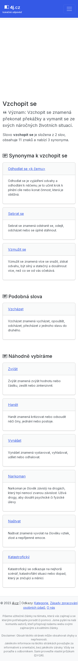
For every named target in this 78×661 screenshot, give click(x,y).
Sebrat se (16, 213)
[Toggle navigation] (69, 9)
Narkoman (17, 476)
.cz (12, 9)
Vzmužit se (17, 249)
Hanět (13, 404)
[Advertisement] (39, 59)
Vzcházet (15, 309)
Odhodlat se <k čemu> (26, 169)
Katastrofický (19, 557)
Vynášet (14, 440)
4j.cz (15, 603)
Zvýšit (13, 369)
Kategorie (41, 603)
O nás (51, 607)
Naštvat (14, 521)
